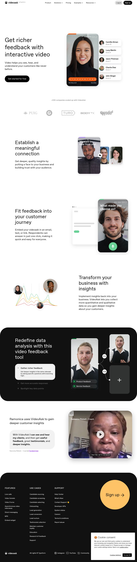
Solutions (57, 3)
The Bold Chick (33, 451)
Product (48, 3)
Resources (90, 3)
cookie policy (124, 547)
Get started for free (17, 78)
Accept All (127, 555)
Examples (77, 3)
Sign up (128, 3)
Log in (119, 3)
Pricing (68, 3)
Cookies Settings (115, 555)
